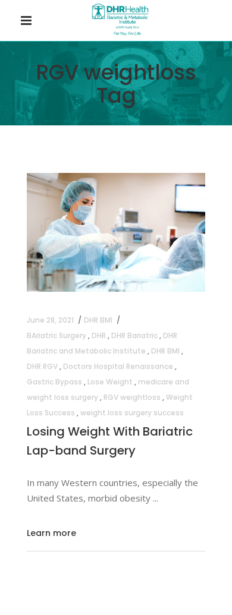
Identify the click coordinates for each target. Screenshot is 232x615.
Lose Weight (110, 382)
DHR (99, 335)
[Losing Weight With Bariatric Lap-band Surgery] (116, 232)
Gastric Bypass (54, 382)
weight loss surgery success (132, 413)
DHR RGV (42, 366)
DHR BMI (98, 320)
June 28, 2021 (50, 320)
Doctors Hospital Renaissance (118, 366)
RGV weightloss (132, 397)
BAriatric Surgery (56, 335)
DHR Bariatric (134, 335)
